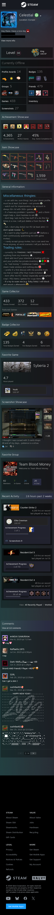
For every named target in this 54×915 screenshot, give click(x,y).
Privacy (9, 849)
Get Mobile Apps (16, 906)
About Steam (12, 817)
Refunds (10, 869)
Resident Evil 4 (27, 580)
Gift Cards (10, 837)
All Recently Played (33, 605)
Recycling (34, 832)
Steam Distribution (14, 832)
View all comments (11, 628)
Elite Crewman (20, 520)
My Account (35, 864)
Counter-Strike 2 (28, 507)
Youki (15, 389)
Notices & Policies (14, 859)
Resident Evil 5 (27, 552)
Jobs (32, 822)
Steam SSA (11, 822)
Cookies (9, 864)
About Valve (35, 817)
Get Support (35, 859)
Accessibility (11, 854)
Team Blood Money (35, 464)
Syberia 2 (41, 365)
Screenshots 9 (15, 541)
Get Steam (34, 849)
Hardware (34, 827)
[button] (13, 53)
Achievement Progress (15, 527)
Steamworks (11, 827)
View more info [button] (8, 40)
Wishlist (48, 605)
